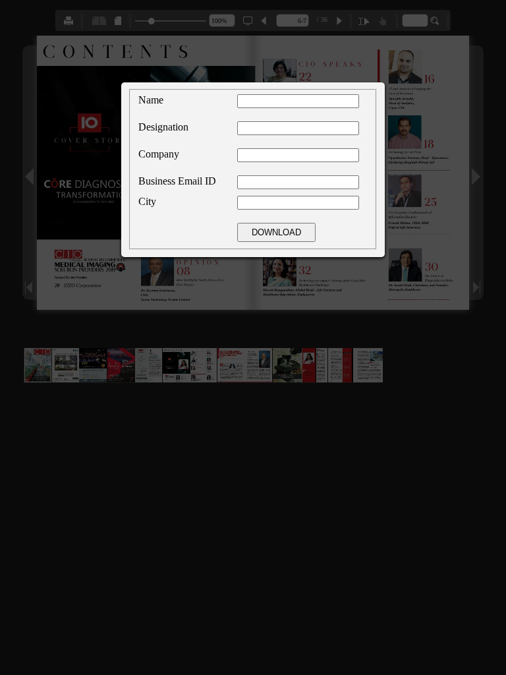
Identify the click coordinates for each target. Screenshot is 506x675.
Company (158, 154)
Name (150, 99)
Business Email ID (177, 181)
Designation (163, 126)
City (147, 201)
